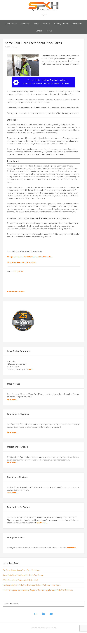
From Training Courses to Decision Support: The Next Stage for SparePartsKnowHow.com (38, 590)
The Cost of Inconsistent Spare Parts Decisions (21, 570)
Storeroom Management (16, 291)
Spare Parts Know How (43, 6)
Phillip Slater (18, 271)
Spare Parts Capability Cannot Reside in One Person (23, 575)
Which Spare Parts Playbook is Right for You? (20, 580)
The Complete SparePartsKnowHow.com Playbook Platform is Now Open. (31, 585)
